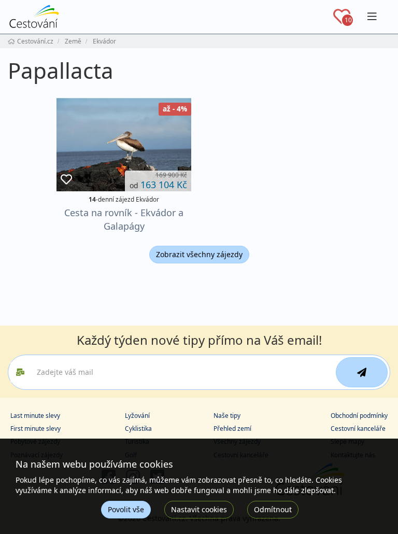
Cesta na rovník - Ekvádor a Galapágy (123, 219)
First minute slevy (35, 428)
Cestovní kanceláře (358, 428)
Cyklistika (138, 428)
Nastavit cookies (199, 509)
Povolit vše (126, 509)
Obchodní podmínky (359, 415)
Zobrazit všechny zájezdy (199, 254)
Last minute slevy (35, 415)
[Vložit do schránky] (66, 179)
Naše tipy (227, 415)
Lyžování (137, 415)
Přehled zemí (232, 428)
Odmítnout (273, 509)
